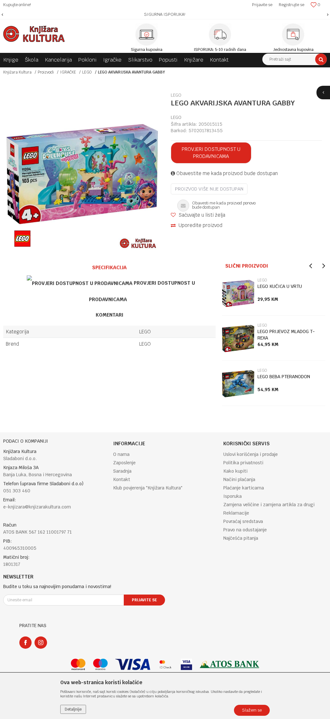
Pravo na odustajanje (245, 530)
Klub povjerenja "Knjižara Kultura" (147, 488)
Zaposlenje (124, 463)
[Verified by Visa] (186, 664)
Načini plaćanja (239, 479)
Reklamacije (236, 513)
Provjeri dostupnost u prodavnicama (211, 152)
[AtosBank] (229, 664)
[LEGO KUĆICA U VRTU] (238, 293)
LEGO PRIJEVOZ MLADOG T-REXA (286, 335)
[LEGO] (22, 239)
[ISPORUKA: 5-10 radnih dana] (220, 34)
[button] (294, 59)
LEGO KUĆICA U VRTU (279, 286)
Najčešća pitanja (240, 538)
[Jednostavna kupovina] (293, 34)
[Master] (78, 664)
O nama (121, 454)
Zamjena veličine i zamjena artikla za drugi (269, 504)
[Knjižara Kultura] (34, 34)
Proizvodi (46, 72)
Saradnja (122, 471)
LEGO (87, 72)
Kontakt (121, 479)
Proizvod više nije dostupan (209, 189)
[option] (165, 14)
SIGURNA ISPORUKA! (164, 14)
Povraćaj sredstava (243, 521)
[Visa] (132, 664)
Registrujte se (291, 4)
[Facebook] (25, 642)
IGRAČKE (68, 72)
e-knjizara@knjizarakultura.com (37, 507)
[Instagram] (40, 642)
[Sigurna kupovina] (146, 34)
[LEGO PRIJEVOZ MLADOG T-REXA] (238, 338)
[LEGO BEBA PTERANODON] (238, 384)
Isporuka (232, 496)
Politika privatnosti (243, 463)
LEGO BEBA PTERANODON (283, 376)
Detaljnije (73, 709)
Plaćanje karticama (243, 488)
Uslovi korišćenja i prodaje (250, 454)
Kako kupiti (235, 471)
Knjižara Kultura (17, 72)
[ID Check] (165, 664)
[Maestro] (100, 664)
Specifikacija (109, 267)
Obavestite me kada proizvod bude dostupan (226, 173)
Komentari (109, 315)
